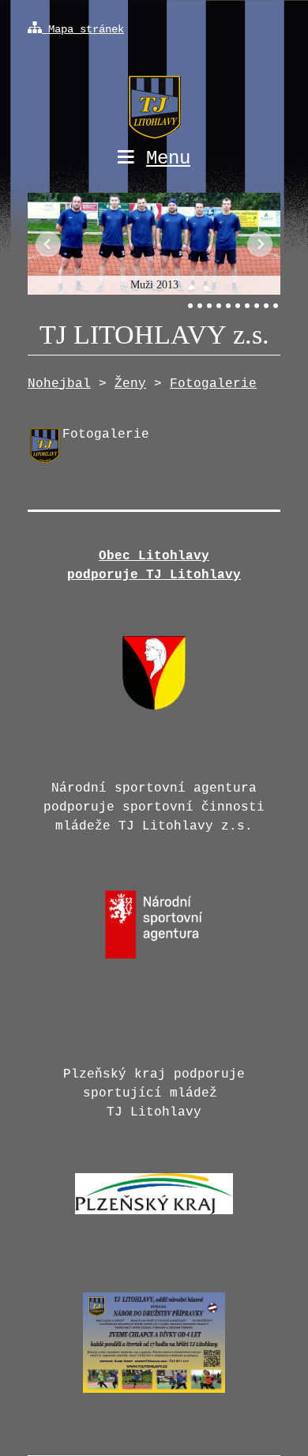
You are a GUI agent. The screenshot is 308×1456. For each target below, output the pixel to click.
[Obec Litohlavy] (154, 707)
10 (275, 305)
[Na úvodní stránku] (154, 93)
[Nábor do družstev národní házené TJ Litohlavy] (154, 1397)
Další (259, 244)
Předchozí (48, 244)
